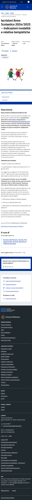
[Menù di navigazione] (2, 7)
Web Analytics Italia (6, 471)
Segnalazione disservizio (8, 445)
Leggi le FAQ (4, 440)
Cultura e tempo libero (7, 364)
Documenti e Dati (6, 340)
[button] (21, 2)
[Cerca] (28, 7)
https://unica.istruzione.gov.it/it (21, 122)
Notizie (3, 393)
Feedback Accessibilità (7, 465)
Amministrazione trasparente (9, 453)
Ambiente (3, 351)
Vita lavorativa (5, 385)
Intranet (3, 450)
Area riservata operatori (7, 498)
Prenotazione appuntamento (9, 442)
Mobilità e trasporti (6, 375)
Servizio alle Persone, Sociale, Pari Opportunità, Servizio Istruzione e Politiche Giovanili (15, 242)
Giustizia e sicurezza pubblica (9, 369)
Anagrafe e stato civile (7, 354)
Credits (14, 491)
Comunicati (4, 396)
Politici (3, 335)
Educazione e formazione (8, 367)
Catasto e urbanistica (7, 362)
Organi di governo (6, 325)
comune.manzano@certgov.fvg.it (12, 426)
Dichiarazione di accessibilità (9, 460)
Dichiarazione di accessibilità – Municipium (13, 463)
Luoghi (3, 407)
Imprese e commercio (7, 372)
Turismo (3, 382)
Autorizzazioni (5, 359)
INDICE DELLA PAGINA (6, 92)
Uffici (2, 330)
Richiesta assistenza (6, 447)
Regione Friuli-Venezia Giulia (9, 2)
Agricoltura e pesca (6, 349)
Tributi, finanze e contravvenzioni (10, 380)
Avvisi (2, 399)
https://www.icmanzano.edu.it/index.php (12, 226)
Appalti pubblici (5, 356)
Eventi (3, 410)
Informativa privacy (6, 455)
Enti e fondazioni (5, 332)
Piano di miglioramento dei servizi (10, 468)
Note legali (4, 458)
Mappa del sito (5, 491)
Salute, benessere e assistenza (9, 377)
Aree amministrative (6, 327)
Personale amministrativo (8, 338)
